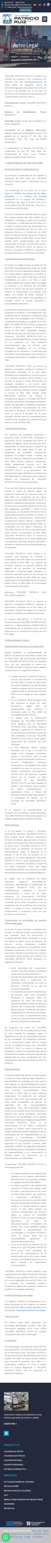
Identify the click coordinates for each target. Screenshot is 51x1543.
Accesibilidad (37, 1537)
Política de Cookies (35, 196)
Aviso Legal (36, 1531)
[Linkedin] (48, 4)
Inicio (20, 49)
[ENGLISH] (39, 4)
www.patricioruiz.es (34, 81)
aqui (34, 1334)
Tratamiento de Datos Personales (30, 1310)
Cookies (27, 1537)
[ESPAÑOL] (34, 4)
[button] (25, 10)
